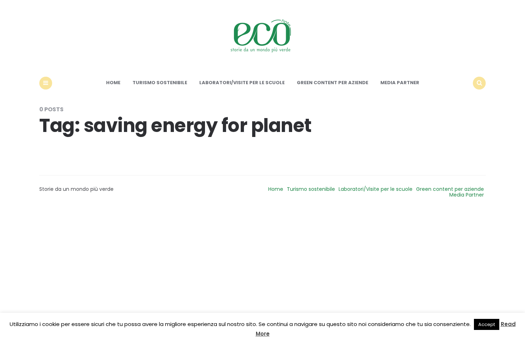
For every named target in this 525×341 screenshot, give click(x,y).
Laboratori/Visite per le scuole (242, 82)
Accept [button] (486, 324)
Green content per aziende (332, 82)
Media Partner (399, 82)
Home (113, 82)
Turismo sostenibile (159, 82)
